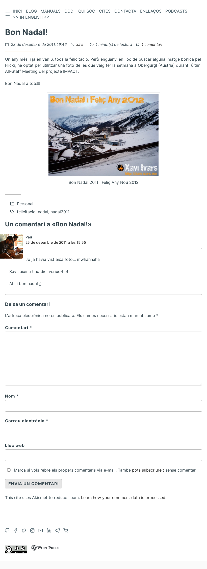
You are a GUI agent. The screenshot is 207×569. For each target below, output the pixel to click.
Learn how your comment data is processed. (123, 497)
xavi (80, 44)
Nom (12, 396)
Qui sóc (86, 11)
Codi (69, 11)
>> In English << (31, 17)
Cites (105, 11)
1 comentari (152, 44)
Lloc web (15, 445)
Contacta (125, 11)
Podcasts (176, 11)
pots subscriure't (148, 470)
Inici (17, 11)
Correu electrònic (26, 420)
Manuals (51, 11)
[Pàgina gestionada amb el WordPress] (45, 551)
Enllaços (151, 11)
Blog (31, 11)
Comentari (18, 327)
